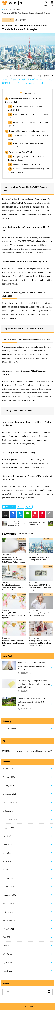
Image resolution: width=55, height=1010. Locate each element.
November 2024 (10, 903)
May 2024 (7, 954)
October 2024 (9, 912)
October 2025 (9, 811)
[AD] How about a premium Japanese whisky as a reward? (27, 751)
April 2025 (7, 861)
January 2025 (8, 886)
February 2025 (9, 878)
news (21, 507)
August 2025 (8, 827)
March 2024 (8, 971)
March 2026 (8, 768)
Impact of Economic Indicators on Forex (25, 131)
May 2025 (7, 853)
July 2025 (7, 836)
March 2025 (8, 870)
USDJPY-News (15, 9)
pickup (29, 507)
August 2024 (8, 929)
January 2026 (8, 785)
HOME (6, 9)
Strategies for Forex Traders (20, 152)
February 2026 (9, 777)
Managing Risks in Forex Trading (25, 164)
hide (34, 93)
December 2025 (9, 794)
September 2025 (10, 819)
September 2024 (10, 920)
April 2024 (7, 962)
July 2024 (7, 937)
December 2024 (9, 895)
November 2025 (10, 802)
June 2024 (7, 945)
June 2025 (7, 844)
